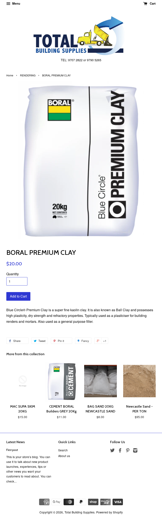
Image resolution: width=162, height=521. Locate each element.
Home (9, 75)
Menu (15, 3)
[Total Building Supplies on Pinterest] (127, 451)
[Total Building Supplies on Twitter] (112, 451)
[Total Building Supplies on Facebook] (120, 451)
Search (63, 450)
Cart (152, 3)
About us (64, 456)
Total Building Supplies (79, 512)
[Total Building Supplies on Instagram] (135, 451)
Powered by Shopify (109, 512)
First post (12, 450)
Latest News (15, 442)
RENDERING (27, 75)
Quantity (12, 273)
